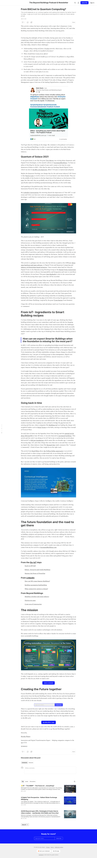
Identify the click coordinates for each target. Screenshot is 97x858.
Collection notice (59, 847)
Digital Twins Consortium (67, 270)
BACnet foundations (37, 440)
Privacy (48, 847)
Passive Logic (29, 176)
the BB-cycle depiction (39, 170)
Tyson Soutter (58, 300)
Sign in (92, 2)
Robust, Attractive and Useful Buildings (37, 570)
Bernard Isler (51, 445)
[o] (70, 814)
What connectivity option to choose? (36, 589)
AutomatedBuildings (60, 163)
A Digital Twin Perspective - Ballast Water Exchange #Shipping (39, 798)
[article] (48, 789)
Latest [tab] (26, 781)
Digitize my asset (30, 600)
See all (24, 824)
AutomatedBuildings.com (48, 547)
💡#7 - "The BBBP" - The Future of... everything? (37, 786)
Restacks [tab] (31, 762)
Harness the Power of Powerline (35, 573)
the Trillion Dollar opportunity (53, 451)
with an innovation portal (55, 195)
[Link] (19, 156)
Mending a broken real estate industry (37, 597)
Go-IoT (33, 562)
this (43, 298)
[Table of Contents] (2, 429)
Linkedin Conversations (31, 193)
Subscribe (84, 2)
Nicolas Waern (25, 736)
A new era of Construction (33, 604)
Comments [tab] (24, 762)
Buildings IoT (53, 425)
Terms (52, 847)
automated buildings (65, 436)
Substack (41, 855)
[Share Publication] (78, 2)
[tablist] (27, 762)
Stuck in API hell (30, 566)
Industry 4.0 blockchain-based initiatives (34, 267)
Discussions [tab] (32, 781)
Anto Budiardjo (51, 274)
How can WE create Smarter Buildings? (37, 581)
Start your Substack (44, 851)
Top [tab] (23, 781)
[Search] (75, 2)
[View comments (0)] (27, 22)
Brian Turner (42, 427)
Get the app (56, 851)
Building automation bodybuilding (36, 585)
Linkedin (30, 578)
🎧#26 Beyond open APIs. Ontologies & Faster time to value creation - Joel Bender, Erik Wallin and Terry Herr (40, 812)
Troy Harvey (50, 160)
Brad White (35, 451)
